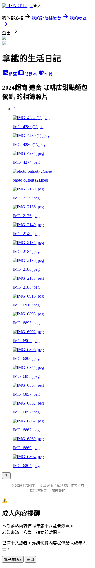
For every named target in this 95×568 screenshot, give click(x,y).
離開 (30, 560)
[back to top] (6, 475)
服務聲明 (58, 491)
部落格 (31, 74)
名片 (48, 74)
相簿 (13, 74)
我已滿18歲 (13, 560)
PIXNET (29, 485)
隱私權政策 (38, 491)
